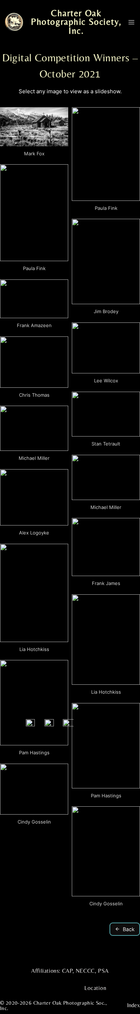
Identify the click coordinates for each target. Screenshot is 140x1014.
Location (95, 988)
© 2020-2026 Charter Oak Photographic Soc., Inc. (53, 1005)
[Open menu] (131, 22)
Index (133, 1005)
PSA (103, 970)
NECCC (85, 970)
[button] (34, 134)
